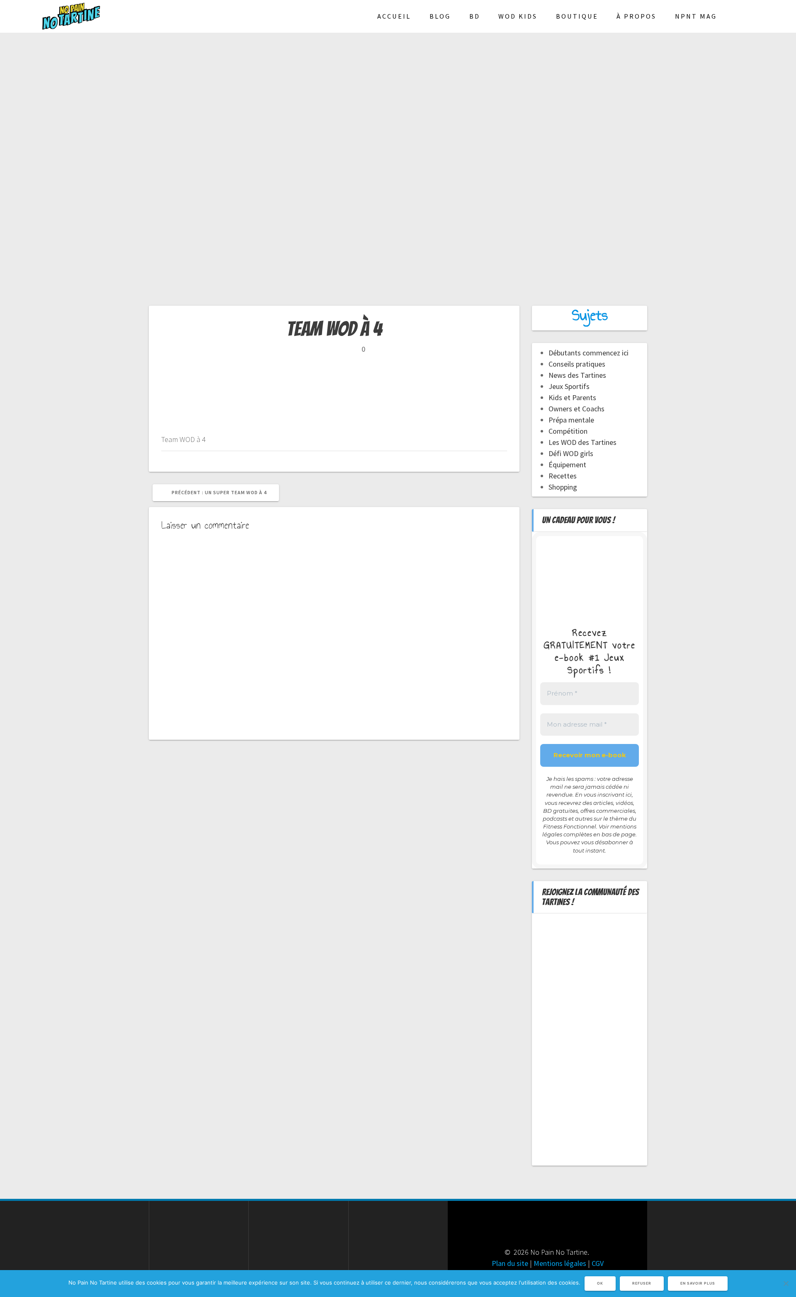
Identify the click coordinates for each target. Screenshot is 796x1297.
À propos (636, 16)
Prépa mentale (571, 420)
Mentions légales (560, 1263)
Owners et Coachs (576, 408)
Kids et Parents (572, 397)
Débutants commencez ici (588, 352)
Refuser (641, 1283)
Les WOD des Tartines (582, 442)
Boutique (577, 16)
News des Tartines (577, 375)
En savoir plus (697, 1283)
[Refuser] (785, 1283)
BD (474, 16)
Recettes (562, 476)
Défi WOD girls (570, 453)
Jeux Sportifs (569, 386)
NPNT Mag (696, 16)
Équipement (567, 464)
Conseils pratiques (576, 364)
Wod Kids (517, 16)
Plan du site (510, 1263)
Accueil (394, 16)
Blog (440, 16)
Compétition (567, 431)
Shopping (562, 487)
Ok (600, 1283)
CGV (598, 1263)
